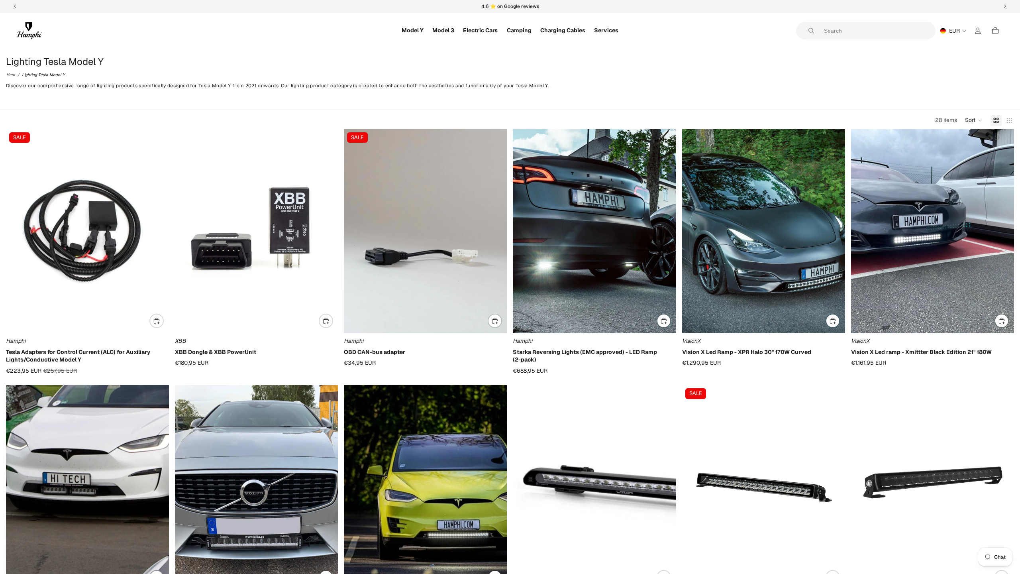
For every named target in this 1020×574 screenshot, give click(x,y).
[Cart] (995, 30)
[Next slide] (326, 231)
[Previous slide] (187, 231)
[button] (974, 120)
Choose (163, 320)
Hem (10, 74)
